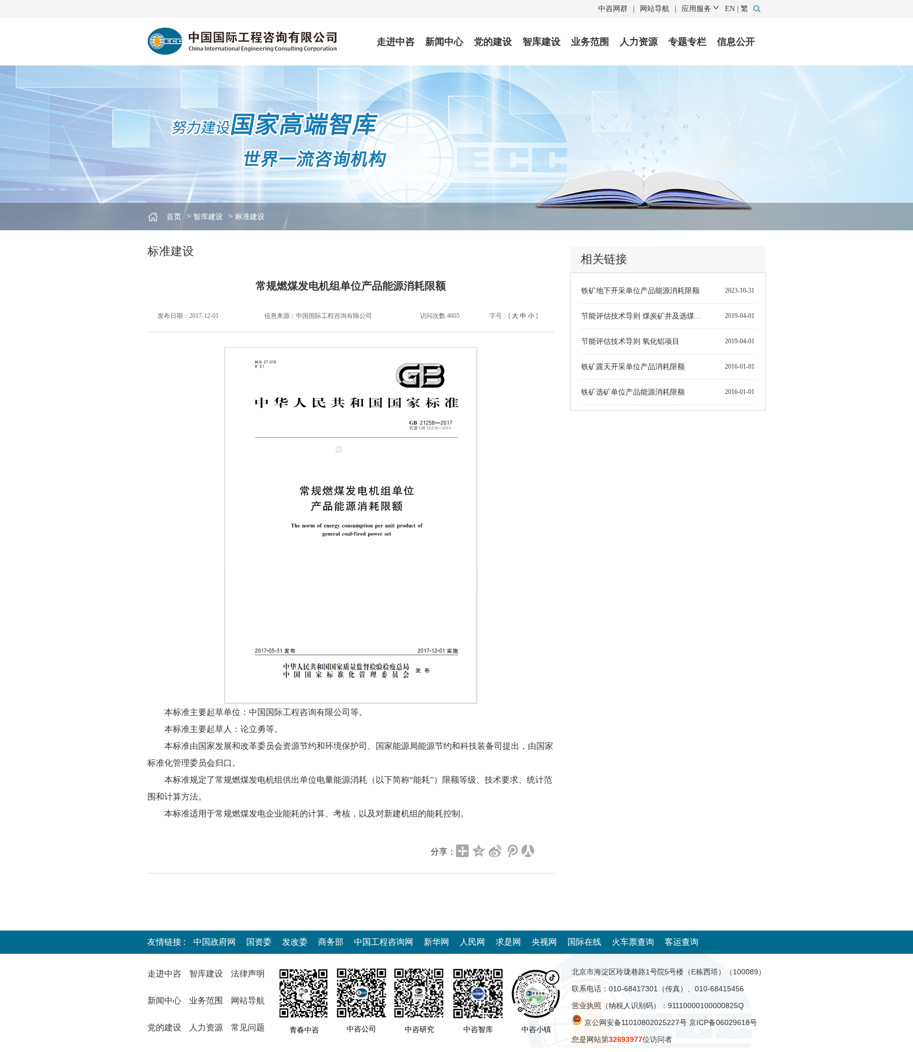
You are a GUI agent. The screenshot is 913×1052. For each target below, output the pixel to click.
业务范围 (590, 41)
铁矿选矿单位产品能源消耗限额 (633, 392)
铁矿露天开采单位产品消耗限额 (633, 367)
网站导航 (654, 9)
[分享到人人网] (528, 850)
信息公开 (736, 41)
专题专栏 (687, 41)
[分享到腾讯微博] (511, 850)
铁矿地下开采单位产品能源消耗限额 (640, 291)
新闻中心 (444, 41)
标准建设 (250, 217)
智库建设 (542, 41)
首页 (173, 217)
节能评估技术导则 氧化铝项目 (630, 341)
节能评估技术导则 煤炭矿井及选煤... (641, 316)
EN (730, 9)
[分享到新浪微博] (495, 850)
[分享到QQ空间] (479, 850)
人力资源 (639, 41)
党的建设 (493, 41)
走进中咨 (396, 41)
